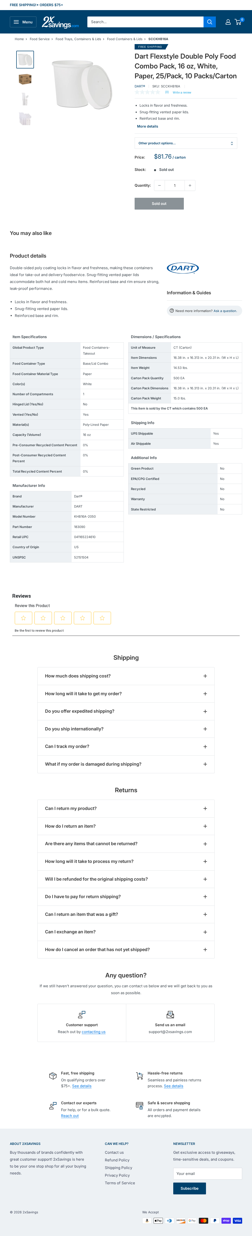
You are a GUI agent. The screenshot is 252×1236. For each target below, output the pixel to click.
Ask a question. (225, 311)
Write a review (182, 92)
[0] (238, 22)
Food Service (40, 39)
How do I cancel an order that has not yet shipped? (97, 949)
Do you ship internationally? (74, 728)
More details (147, 126)
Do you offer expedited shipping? (79, 711)
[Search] (210, 21)
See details (82, 1086)
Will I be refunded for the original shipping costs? (96, 879)
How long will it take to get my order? (83, 693)
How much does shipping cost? (78, 675)
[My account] (228, 22)
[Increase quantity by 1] (190, 185)
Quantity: (143, 185)
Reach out (70, 1115)
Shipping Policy (118, 1167)
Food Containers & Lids (124, 39)
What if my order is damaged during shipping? (93, 764)
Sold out (159, 203)
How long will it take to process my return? (89, 861)
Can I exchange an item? (70, 931)
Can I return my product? (71, 808)
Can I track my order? (67, 746)
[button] (238, 22)
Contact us (114, 1152)
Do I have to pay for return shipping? (83, 896)
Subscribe (190, 1188)
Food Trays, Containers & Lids (78, 39)
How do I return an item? (70, 826)
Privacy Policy (117, 1175)
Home (19, 39)
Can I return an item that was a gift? (81, 914)
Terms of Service (120, 1183)
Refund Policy (117, 1160)
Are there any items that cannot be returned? (91, 843)
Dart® (140, 86)
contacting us (94, 1031)
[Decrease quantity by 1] (159, 185)
